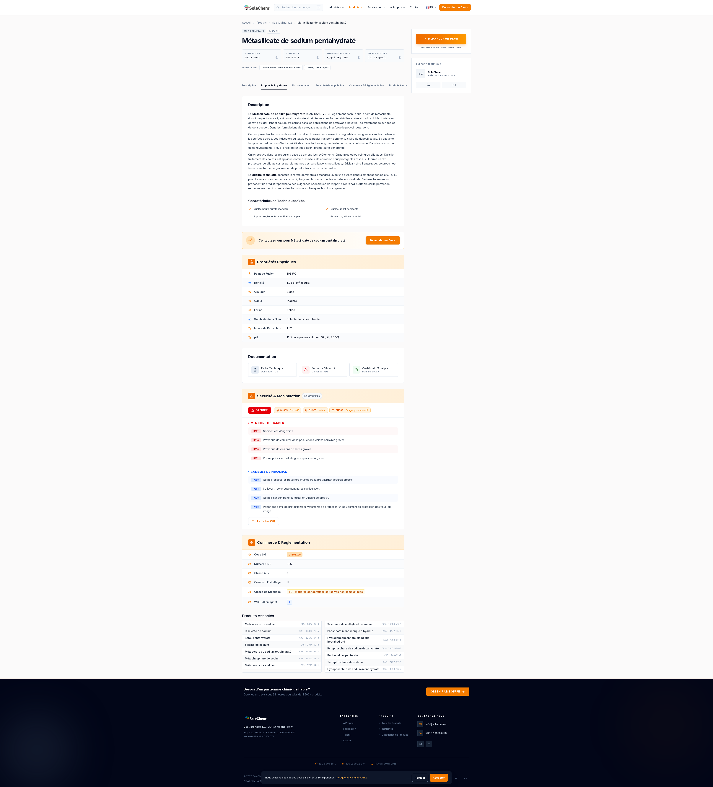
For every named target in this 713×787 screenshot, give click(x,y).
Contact (415, 7)
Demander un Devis (455, 7)
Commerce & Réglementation (366, 85)
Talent (346, 734)
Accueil (246, 22)
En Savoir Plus (312, 396)
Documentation (301, 85)
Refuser (420, 777)
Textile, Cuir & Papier (317, 67)
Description (249, 85)
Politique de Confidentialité (351, 777)
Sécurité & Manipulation (329, 85)
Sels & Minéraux (282, 22)
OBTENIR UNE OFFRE (445, 691)
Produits (354, 7)
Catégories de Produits (395, 734)
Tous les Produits (391, 722)
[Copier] (277, 57)
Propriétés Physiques (274, 85)
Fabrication (374, 7)
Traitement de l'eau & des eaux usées (281, 67)
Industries (334, 7)
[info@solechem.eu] (454, 85)
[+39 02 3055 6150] (428, 85)
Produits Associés (400, 85)
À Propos (396, 7)
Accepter (439, 777)
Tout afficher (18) (263, 521)
